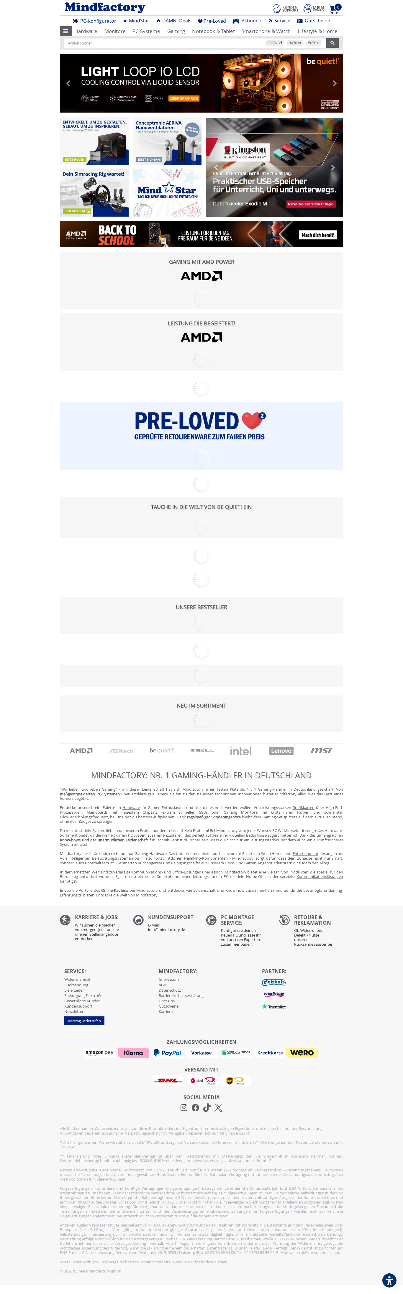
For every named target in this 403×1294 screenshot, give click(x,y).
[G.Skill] (202, 751)
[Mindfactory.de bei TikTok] (207, 1108)
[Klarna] (134, 1052)
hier (223, 1262)
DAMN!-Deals (176, 20)
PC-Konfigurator (97, 21)
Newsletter (73, 1011)
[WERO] (302, 1052)
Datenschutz (170, 990)
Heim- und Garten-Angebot (249, 863)
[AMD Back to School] (201, 235)
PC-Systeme (146, 31)
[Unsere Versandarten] (201, 1080)
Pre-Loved (215, 21)
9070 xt (295, 42)
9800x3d (274, 42)
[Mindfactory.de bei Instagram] (184, 1108)
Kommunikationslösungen (319, 876)
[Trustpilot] (274, 1006)
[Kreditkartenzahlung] (269, 1052)
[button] (66, 31)
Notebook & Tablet (213, 31)
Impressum (169, 979)
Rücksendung (76, 985)
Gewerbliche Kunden (82, 1000)
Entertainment (305, 853)
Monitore (115, 31)
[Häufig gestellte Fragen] (165, 925)
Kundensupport (78, 1006)
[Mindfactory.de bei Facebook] (195, 1108)
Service (281, 20)
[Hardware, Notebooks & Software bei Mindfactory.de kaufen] (128, 7)
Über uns (167, 1000)
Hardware (85, 31)
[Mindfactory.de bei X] (218, 1108)
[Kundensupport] (285, 7)
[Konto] (313, 8)
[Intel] (242, 751)
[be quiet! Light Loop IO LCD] (201, 83)
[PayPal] (168, 1052)
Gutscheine (317, 20)
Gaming (176, 31)
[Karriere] (92, 929)
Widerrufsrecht (77, 979)
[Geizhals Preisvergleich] (274, 982)
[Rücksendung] (311, 932)
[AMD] (201, 276)
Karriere (166, 1011)
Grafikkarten (303, 807)
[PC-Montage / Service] (238, 932)
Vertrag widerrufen (84, 1020)
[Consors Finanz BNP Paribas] (236, 1052)
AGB (162, 985)
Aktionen (250, 20)
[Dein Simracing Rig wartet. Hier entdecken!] (94, 193)
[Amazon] (100, 1052)
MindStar (138, 20)
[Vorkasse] (202, 1052)
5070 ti (314, 42)
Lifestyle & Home (318, 31)
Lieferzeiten (74, 990)
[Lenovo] (281, 751)
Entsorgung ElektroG (82, 995)
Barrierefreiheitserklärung (181, 995)
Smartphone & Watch (266, 31)
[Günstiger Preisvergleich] (274, 994)
